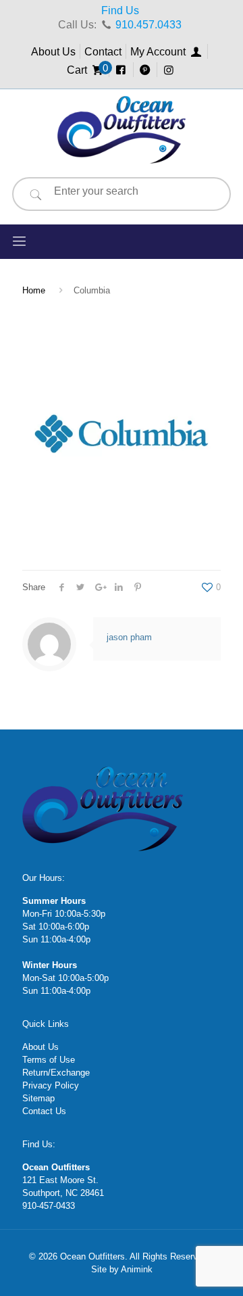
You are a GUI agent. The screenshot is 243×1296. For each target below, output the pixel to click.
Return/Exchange (56, 1072)
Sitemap (38, 1098)
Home (33, 290)
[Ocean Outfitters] (121, 130)
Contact (103, 51)
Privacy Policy (50, 1085)
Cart (86, 70)
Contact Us (44, 1111)
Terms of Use (48, 1060)
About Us (53, 51)
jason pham (129, 637)
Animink (137, 1269)
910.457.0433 (148, 24)
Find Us (120, 10)
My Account (159, 51)
